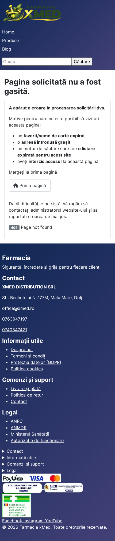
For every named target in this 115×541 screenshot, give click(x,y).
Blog (6, 49)
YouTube (53, 520)
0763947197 (14, 319)
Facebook (13, 520)
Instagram (34, 520)
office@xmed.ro (18, 308)
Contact (19, 401)
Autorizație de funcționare (37, 440)
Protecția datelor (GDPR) (36, 362)
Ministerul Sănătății (30, 434)
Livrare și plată (26, 388)
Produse (10, 40)
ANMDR (18, 427)
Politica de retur (27, 395)
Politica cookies (27, 368)
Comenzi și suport (25, 464)
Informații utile (21, 457)
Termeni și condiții (29, 356)
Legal (12, 470)
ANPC (17, 421)
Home (8, 32)
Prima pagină (32, 185)
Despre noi (22, 349)
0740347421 (14, 329)
